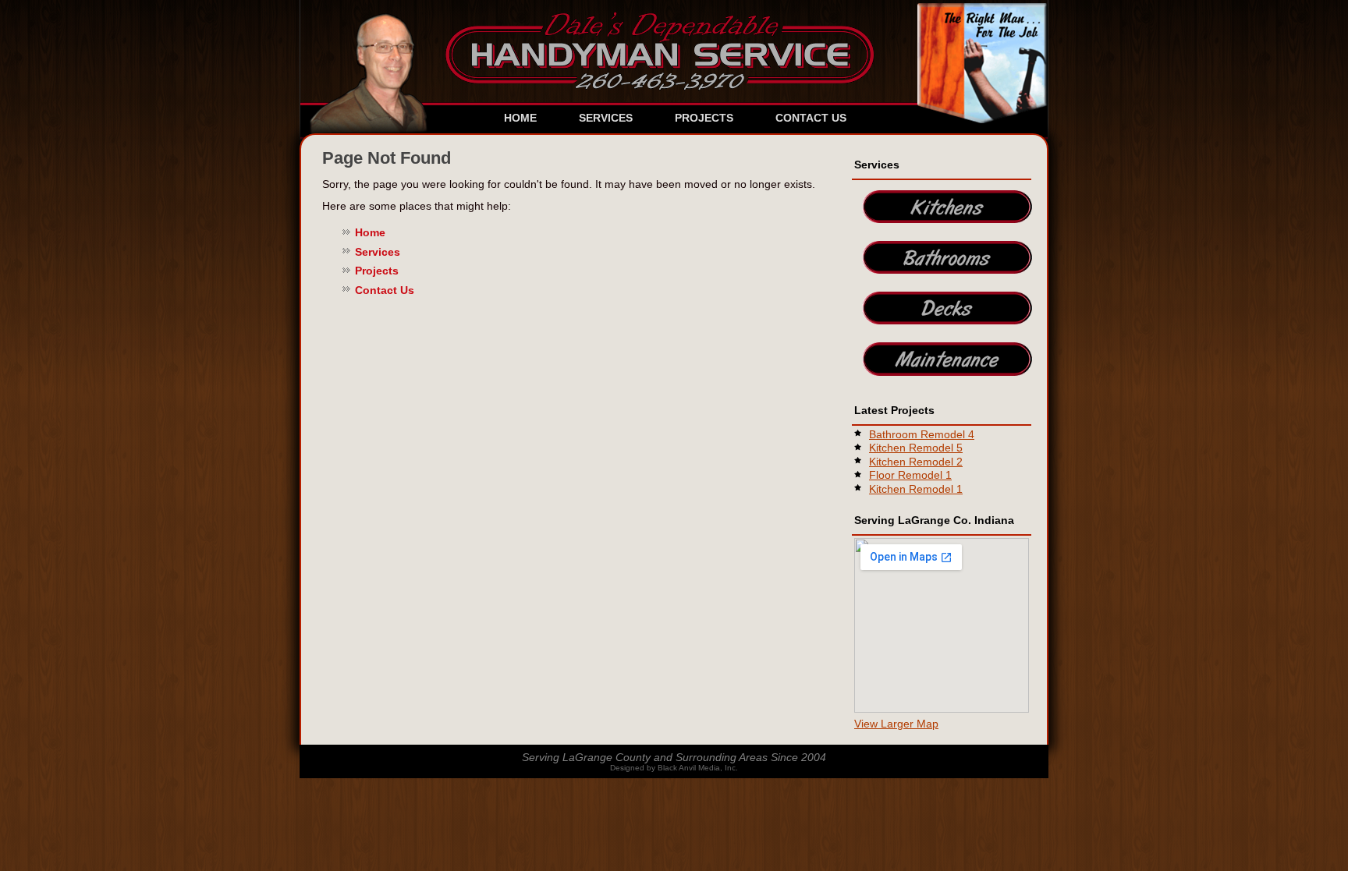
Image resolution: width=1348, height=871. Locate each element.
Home (520, 118)
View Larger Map (896, 723)
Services (606, 118)
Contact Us (810, 118)
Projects (704, 118)
